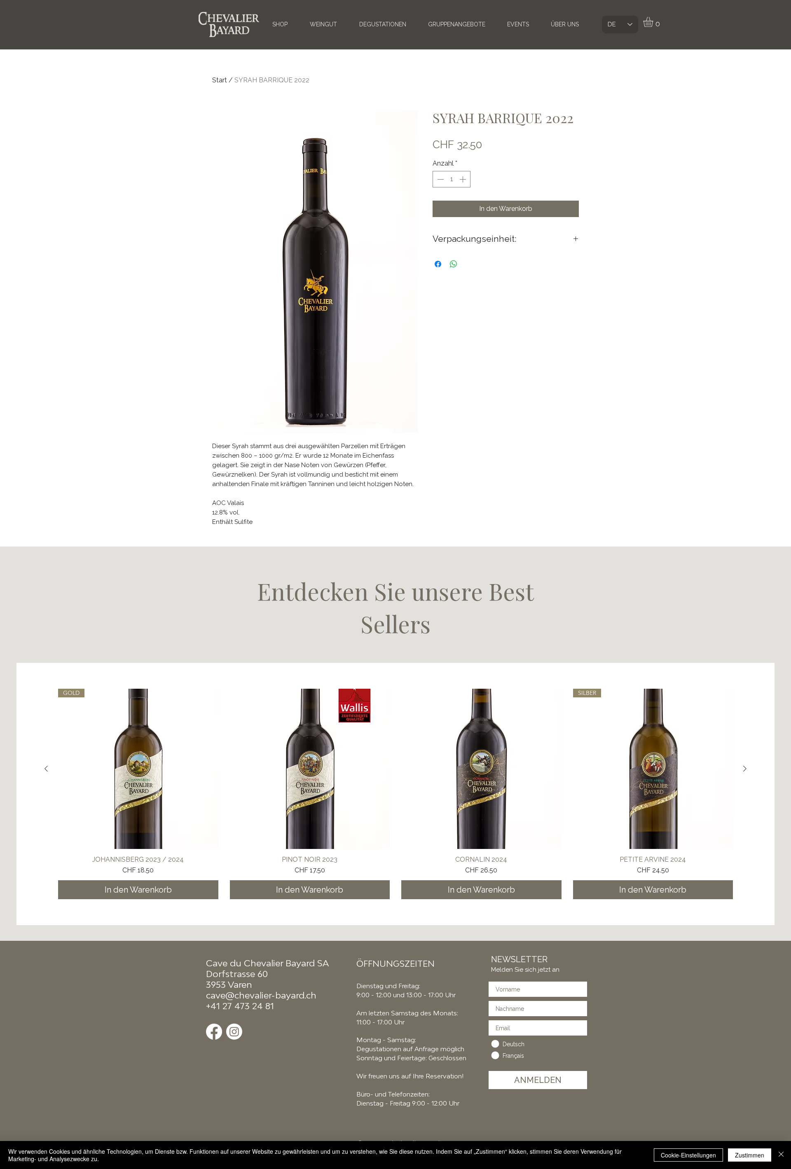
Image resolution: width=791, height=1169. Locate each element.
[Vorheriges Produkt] (46, 769)
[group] (395, 794)
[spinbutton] (451, 179)
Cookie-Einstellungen (688, 1155)
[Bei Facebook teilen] (438, 264)
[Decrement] (439, 179)
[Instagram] (234, 1032)
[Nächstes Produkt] (745, 769)
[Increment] (463, 179)
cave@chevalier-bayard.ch (261, 995)
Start (219, 80)
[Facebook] (214, 1032)
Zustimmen (749, 1155)
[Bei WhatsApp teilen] (454, 264)
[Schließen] (781, 1155)
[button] (654, 22)
